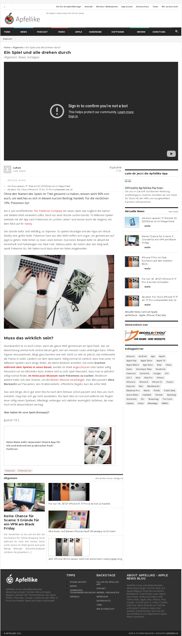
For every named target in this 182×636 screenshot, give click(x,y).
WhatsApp (152, 403)
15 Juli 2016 (115, 167)
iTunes (169, 382)
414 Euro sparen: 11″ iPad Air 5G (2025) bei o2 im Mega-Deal (38, 186)
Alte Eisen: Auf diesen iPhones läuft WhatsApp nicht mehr (82, 531)
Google (157, 373)
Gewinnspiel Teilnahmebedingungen (79, 591)
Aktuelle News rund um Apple (141, 311)
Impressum (102, 596)
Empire (73, 586)
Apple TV (161, 360)
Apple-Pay (131, 360)
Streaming (153, 399)
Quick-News (132, 394)
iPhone (160, 377)
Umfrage (74, 596)
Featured (10, 470)
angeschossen (81, 367)
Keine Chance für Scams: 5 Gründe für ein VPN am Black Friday (21, 522)
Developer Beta (143, 369)
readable (147, 394)
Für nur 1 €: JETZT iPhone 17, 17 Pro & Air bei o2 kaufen (79, 503)
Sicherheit (132, 399)
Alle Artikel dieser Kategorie (109, 478)
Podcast (7, 39)
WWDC (165, 403)
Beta (159, 364)
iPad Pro (148, 377)
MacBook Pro (133, 390)
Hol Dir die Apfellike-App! (108, 583)
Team (99, 605)
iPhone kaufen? (78, 582)
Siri (142, 399)
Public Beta (169, 390)
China (168, 364)
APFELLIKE (11, 633)
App (153, 356)
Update (130, 403)
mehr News (173, 211)
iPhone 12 (157, 382)
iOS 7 (129, 377)
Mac (141, 386)
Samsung (171, 394)
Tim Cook (167, 399)
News (22, 57)
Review (159, 394)
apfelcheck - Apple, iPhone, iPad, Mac (145, 315)
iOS (166, 373)
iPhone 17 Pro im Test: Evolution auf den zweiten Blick (157, 260)
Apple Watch (133, 364)
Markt (146, 390)
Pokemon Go (24, 470)
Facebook (160, 369)
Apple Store (146, 360)
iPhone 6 (131, 382)
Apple (162, 356)
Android (143, 356)
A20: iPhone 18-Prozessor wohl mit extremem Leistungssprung (85, 558)
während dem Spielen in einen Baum (28, 367)
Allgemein (10, 57)
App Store (148, 364)
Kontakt (101, 588)
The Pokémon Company (48, 211)
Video (141, 403)
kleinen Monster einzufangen (67, 379)
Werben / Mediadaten (108, 592)
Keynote (131, 386)
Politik (157, 390)
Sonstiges (33, 57)
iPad (138, 377)
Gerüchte (144, 373)
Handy (28, 223)
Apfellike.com (23, 18)
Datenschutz (104, 600)
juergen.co (172, 633)
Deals (129, 369)
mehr (146, 225)
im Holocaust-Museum (43, 375)
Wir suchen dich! (105, 609)
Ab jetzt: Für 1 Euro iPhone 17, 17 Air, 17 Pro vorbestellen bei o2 (40, 189)
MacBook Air (153, 386)
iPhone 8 (144, 382)
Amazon (131, 356)
